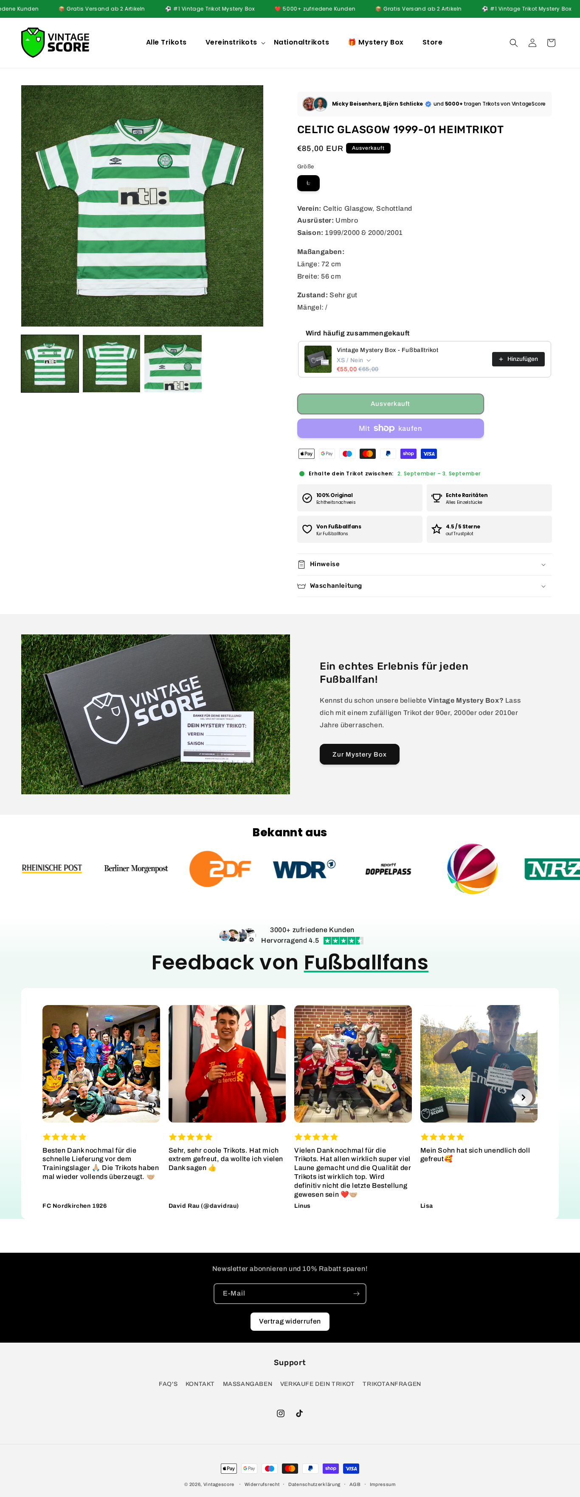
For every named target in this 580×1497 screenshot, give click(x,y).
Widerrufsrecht (262, 1484)
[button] (234, 42)
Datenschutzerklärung (314, 1484)
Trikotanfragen (392, 1384)
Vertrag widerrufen (290, 1321)
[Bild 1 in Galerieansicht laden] (50, 363)
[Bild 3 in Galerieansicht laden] (173, 363)
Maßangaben (248, 1384)
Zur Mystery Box (359, 754)
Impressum (383, 1484)
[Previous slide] (57, 1097)
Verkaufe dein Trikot (317, 1384)
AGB (355, 1484)
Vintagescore (218, 1484)
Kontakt (200, 1384)
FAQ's (168, 1384)
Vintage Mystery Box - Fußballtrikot (388, 350)
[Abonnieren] (356, 1293)
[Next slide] (523, 1097)
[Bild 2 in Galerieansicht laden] (111, 363)
